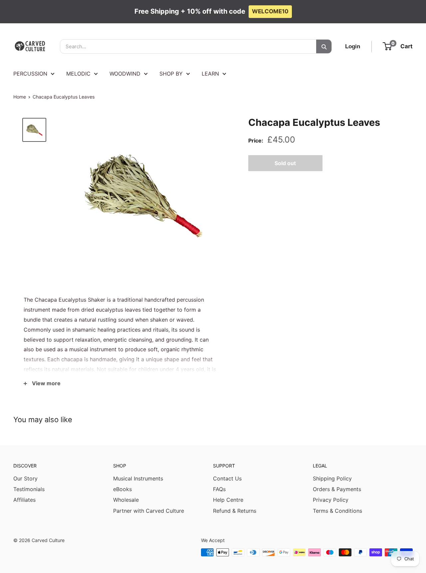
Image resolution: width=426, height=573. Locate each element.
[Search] (323, 46)
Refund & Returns (234, 510)
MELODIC (78, 73)
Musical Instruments (138, 478)
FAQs (219, 489)
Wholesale (126, 499)
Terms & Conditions (337, 510)
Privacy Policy (330, 499)
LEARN (210, 73)
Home (19, 97)
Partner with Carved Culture (148, 510)
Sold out (285, 162)
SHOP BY (171, 73)
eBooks (122, 489)
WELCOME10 (270, 11)
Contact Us (227, 478)
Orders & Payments (337, 489)
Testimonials (29, 489)
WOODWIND (124, 73)
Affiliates (24, 499)
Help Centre (228, 499)
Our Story (25, 478)
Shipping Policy (332, 478)
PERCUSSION (30, 73)
